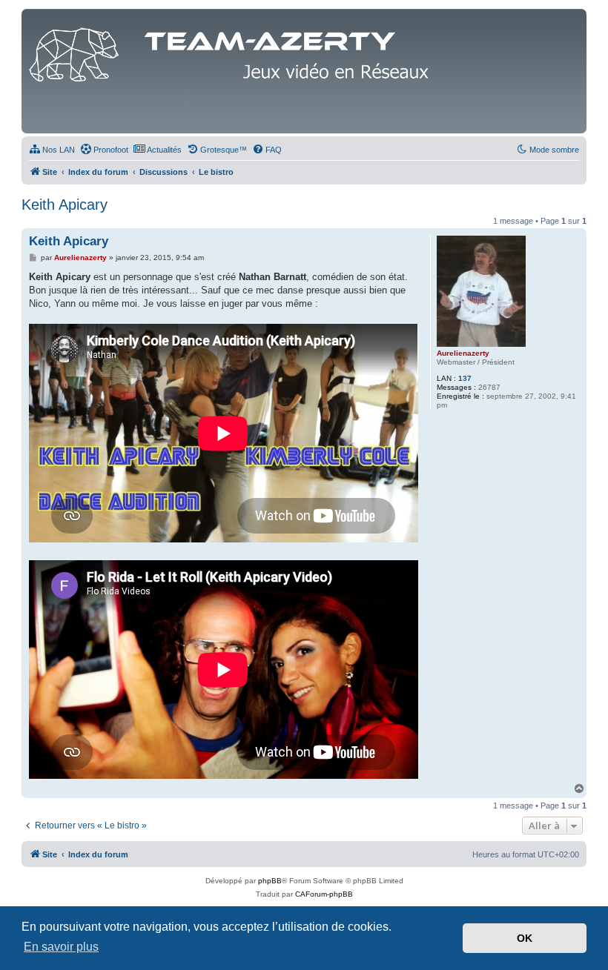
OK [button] (524, 938)
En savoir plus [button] (61, 946)
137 (465, 378)
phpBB (270, 881)
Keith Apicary (65, 204)
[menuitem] (52, 150)
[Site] (232, 51)
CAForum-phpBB (324, 894)
